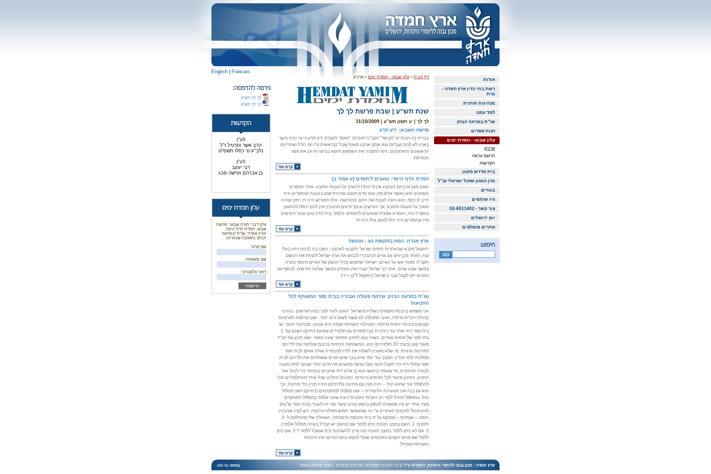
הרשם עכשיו (483, 155)
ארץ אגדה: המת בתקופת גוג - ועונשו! (388, 241)
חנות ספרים (483, 130)
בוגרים (488, 190)
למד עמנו (485, 112)
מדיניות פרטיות (349, 465)
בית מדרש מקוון (478, 171)
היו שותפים (483, 199)
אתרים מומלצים (478, 227)
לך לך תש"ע (252, 97)
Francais (240, 71)
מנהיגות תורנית (479, 103)
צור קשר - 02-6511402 (472, 208)
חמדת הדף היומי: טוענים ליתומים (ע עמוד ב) (380, 179)
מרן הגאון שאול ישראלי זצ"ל (466, 180)
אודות (489, 79)
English (219, 71)
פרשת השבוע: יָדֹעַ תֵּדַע (404, 130)
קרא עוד (285, 167)
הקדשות (487, 163)
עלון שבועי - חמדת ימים (471, 140)
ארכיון (489, 148)
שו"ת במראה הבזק (476, 121)
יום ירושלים (483, 217)
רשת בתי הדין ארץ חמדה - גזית (468, 91)
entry (235, 465)
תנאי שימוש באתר (315, 465)
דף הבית (421, 77)
